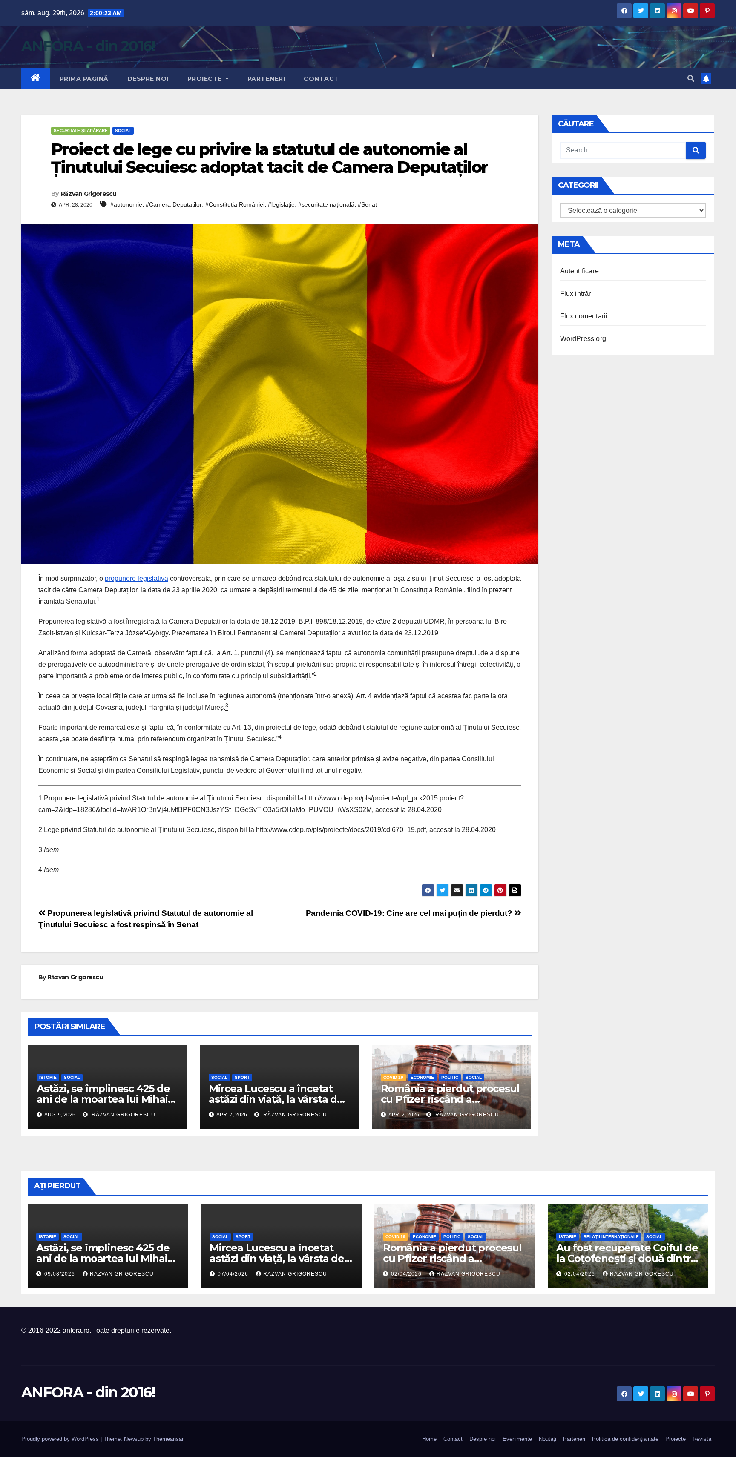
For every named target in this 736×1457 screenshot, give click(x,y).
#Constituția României (234, 204)
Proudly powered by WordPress (61, 1439)
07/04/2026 (234, 1274)
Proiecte (205, 79)
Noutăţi (547, 1439)
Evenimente (517, 1439)
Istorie (48, 1077)
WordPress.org (583, 338)
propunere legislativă (136, 578)
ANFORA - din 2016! (88, 46)
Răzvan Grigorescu (89, 194)
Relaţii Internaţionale (611, 1236)
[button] (690, 78)
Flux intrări (576, 293)
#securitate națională (326, 204)
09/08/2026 (60, 1274)
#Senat (367, 204)
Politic (449, 1077)
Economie (422, 1077)
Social (123, 130)
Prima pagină (84, 79)
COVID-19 (393, 1077)
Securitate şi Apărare (81, 130)
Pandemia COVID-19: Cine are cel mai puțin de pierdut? (410, 913)
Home (429, 1439)
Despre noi (148, 79)
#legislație (281, 204)
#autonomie (126, 204)
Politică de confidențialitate (625, 1439)
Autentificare (579, 271)
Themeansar (168, 1439)
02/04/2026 (407, 1274)
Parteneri (266, 79)
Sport (242, 1077)
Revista (702, 1439)
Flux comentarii (584, 316)
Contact (321, 79)
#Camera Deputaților (174, 204)
